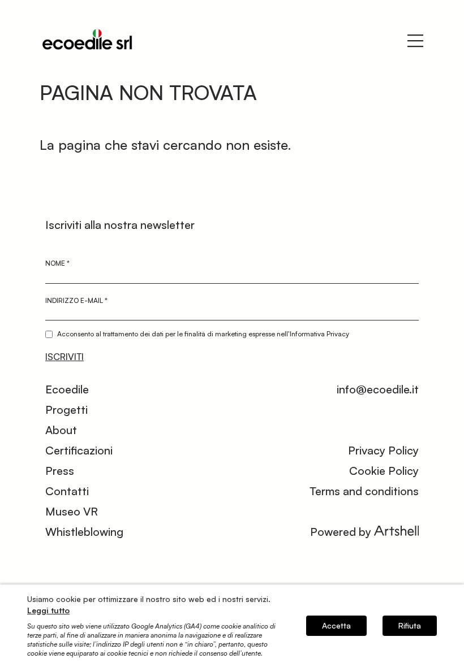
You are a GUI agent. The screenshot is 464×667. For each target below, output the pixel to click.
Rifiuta (409, 625)
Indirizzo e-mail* (76, 300)
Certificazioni (79, 450)
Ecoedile (67, 389)
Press (59, 471)
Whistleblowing (84, 532)
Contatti (67, 491)
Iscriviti (64, 356)
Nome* (57, 263)
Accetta (336, 625)
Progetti (66, 409)
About (61, 430)
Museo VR (71, 511)
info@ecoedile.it (378, 389)
